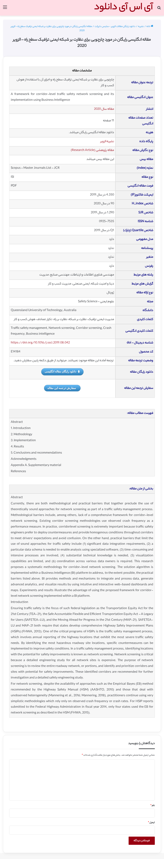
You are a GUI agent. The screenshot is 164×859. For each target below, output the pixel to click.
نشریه (141, 27)
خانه (148, 27)
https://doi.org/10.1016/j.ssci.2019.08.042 (40, 342)
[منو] (5, 9)
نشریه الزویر (107, 141)
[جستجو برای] (159, 9)
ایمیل (151, 823)
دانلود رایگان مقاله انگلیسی (60, 371)
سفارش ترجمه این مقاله (61, 388)
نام (152, 806)
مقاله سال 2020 (104, 109)
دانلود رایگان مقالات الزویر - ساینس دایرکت (115, 27)
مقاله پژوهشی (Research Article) (92, 150)
